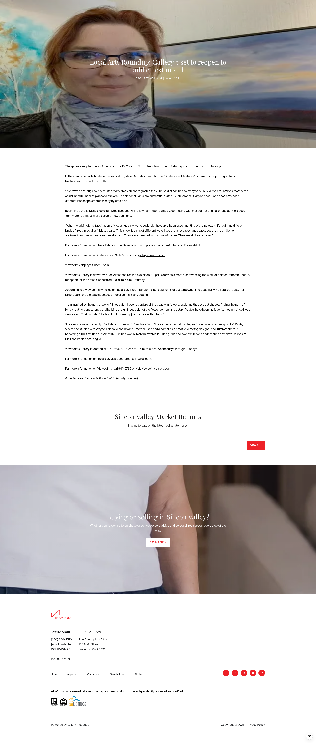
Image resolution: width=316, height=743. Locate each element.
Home (54, 674)
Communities (93, 674)
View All (255, 445)
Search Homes (117, 674)
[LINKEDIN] (244, 673)
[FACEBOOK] (226, 673)
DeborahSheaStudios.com (134, 358)
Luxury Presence (78, 724)
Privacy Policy (256, 724)
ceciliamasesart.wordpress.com (139, 245)
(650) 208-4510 (61, 639)
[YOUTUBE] (253, 673)
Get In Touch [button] (158, 542)
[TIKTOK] (261, 673)
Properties (72, 674)
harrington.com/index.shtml (182, 245)
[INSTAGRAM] (235, 673)
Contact (139, 674)
